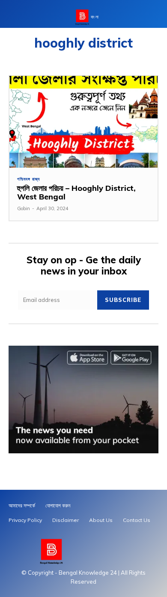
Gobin (23, 208)
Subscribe (123, 299)
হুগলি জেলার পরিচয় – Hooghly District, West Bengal (76, 192)
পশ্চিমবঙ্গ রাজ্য (28, 179)
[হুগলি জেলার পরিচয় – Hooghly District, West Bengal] (83, 122)
